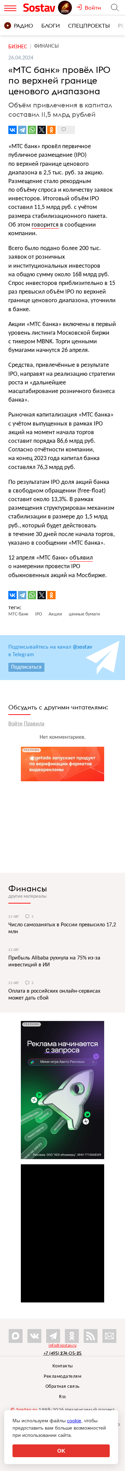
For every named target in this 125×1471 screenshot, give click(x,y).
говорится (45, 225)
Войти (15, 724)
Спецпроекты (89, 25)
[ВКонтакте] (12, 130)
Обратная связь (62, 1386)
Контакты (62, 1366)
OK (61, 1451)
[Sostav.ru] (40, 7)
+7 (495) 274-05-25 (62, 1353)
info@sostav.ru (62, 1346)
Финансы (27, 888)
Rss (62, 1397)
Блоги (50, 25)
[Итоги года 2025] (65, 8)
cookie (74, 1420)
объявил (81, 558)
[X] (42, 130)
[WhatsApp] (32, 130)
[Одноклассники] (51, 130)
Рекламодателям (62, 1376)
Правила (34, 724)
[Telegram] (22, 130)
